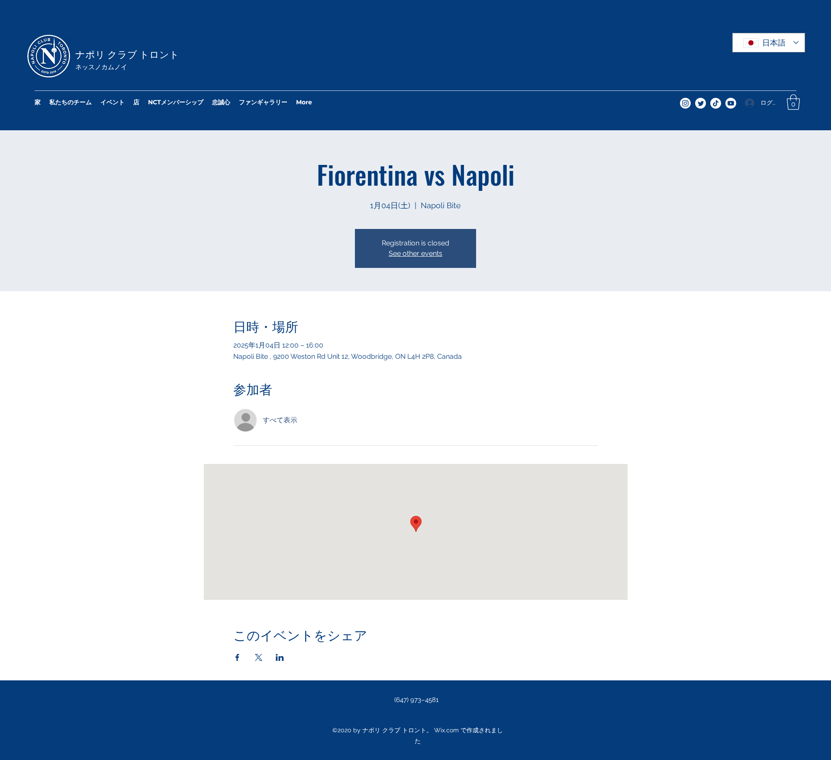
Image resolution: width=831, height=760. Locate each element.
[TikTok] (715, 103)
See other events (415, 253)
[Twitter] (700, 103)
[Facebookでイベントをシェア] (237, 657)
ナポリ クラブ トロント (127, 54)
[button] (793, 102)
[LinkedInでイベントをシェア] (280, 657)
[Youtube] (730, 103)
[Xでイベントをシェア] (258, 657)
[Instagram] (685, 103)
